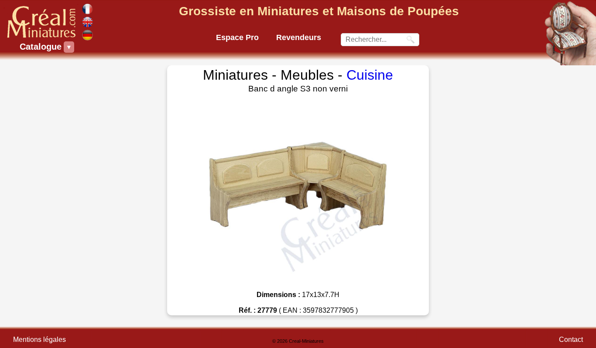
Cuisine (369, 75)
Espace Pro (237, 37)
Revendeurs (298, 37)
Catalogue (42, 46)
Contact (571, 339)
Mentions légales (39, 339)
